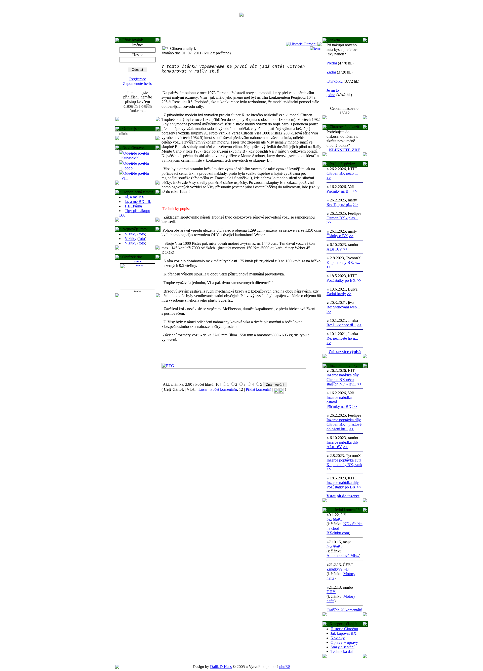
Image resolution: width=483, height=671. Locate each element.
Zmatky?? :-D (338, 569)
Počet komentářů (223, 389)
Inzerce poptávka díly (344, 420)
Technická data (342, 651)
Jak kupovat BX (343, 633)
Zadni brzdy (336, 294)
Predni (332, 63)
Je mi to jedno (333, 92)
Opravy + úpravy (344, 642)
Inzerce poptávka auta (344, 460)
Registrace (137, 79)
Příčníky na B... (339, 191)
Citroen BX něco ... (342, 173)
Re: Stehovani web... (343, 307)
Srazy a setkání (342, 647)
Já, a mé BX (134, 197)
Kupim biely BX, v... (343, 262)
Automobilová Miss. (343, 555)
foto (142, 234)
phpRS (284, 666)
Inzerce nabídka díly (343, 375)
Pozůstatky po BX (341, 280)
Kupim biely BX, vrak (344, 465)
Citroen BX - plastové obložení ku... (344, 426)
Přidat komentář (258, 389)
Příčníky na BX (339, 406)
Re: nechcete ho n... (342, 338)
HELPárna (133, 206)
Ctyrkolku (335, 81)
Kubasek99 (130, 158)
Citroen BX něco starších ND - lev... (341, 381)
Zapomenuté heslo (137, 83)
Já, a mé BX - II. (138, 201)
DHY (331, 592)
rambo (138, 261)
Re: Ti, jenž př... (339, 204)
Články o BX (337, 236)
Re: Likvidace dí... (341, 325)
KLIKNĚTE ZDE (344, 150)
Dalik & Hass (221, 666)
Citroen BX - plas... (342, 218)
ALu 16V (334, 249)
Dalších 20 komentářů (344, 610)
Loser (203, 389)
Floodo (127, 168)
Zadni (331, 72)
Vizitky (130, 234)
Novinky (338, 638)
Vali (124, 178)
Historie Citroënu (344, 629)
